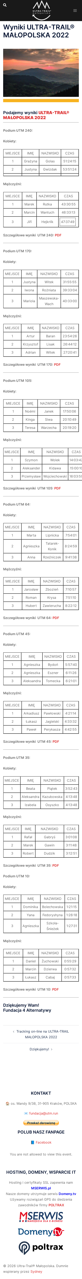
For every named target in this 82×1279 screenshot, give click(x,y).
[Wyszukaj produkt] (5, 5)
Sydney (36, 1271)
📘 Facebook (41, 1142)
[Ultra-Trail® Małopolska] (41, 10)
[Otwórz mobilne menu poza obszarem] (75, 10)
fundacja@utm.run (43, 1113)
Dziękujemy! (39, 1049)
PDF (58, 235)
